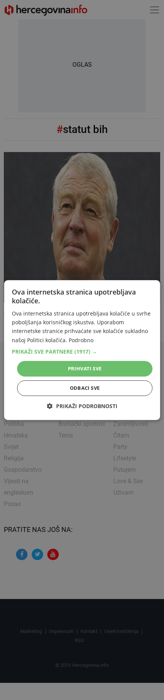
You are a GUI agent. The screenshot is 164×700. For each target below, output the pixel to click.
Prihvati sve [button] (85, 368)
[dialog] (82, 350)
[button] (82, 351)
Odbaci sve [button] (85, 387)
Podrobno (81, 340)
